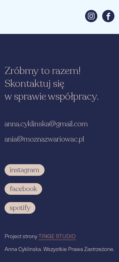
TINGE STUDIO (57, 236)
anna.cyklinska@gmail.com (46, 124)
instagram (24, 170)
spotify (20, 207)
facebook (23, 189)
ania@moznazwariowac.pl (44, 139)
